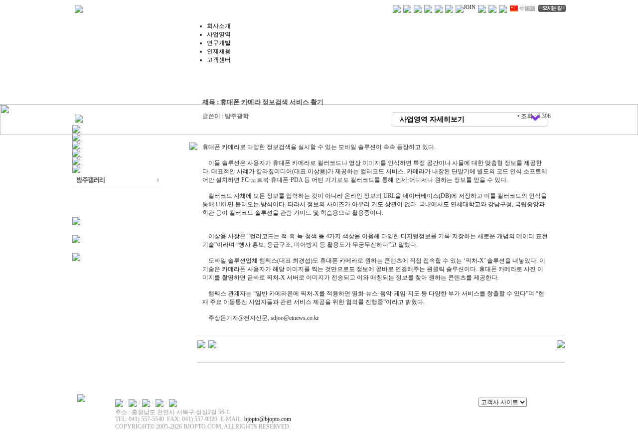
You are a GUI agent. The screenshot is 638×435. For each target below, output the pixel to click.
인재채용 (219, 51)
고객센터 (219, 59)
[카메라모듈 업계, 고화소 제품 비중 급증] (212, 343)
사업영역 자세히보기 (432, 119)
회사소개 (219, 25)
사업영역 (219, 34)
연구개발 (219, 42)
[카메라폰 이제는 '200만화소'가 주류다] (201, 343)
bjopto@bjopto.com (267, 419)
